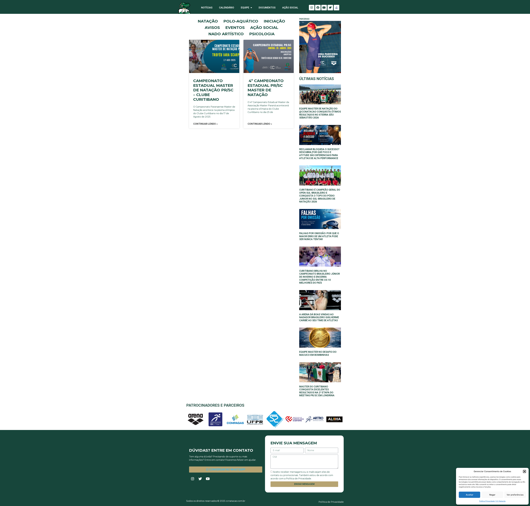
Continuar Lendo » (205, 123)
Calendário (226, 7)
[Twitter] (330, 7)
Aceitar (469, 494)
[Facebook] (318, 7)
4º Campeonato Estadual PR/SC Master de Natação (266, 87)
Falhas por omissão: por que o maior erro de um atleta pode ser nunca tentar (319, 236)
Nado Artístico (226, 34)
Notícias (206, 7)
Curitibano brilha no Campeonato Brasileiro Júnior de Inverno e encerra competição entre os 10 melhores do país (319, 276)
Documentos (267, 7)
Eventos (235, 27)
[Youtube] (324, 7)
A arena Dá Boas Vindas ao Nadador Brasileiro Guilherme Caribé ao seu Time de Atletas (319, 317)
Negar (492, 494)
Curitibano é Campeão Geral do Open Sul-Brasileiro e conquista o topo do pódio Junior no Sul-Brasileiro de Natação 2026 (319, 195)
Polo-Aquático (240, 21)
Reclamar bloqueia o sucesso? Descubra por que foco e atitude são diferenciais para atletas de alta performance (319, 154)
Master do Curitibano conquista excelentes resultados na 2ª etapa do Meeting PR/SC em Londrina (316, 391)
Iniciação (274, 21)
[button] (524, 471)
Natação (208, 21)
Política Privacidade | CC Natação (492, 501)
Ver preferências (515, 494)
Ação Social (290, 7)
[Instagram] (311, 7)
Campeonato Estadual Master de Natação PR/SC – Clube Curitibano (213, 90)
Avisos (212, 27)
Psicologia (262, 34)
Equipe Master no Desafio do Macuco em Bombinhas (317, 353)
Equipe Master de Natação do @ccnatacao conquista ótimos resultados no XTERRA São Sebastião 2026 (320, 113)
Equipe (245, 7)
